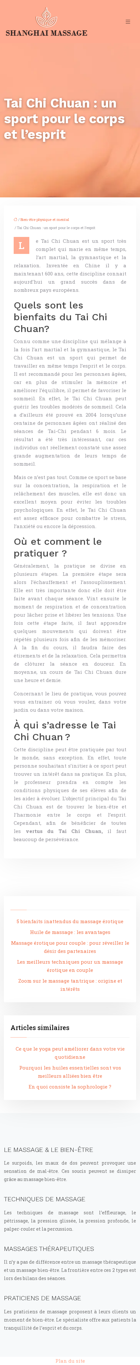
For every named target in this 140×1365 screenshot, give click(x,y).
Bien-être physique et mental (45, 219)
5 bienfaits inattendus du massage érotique (70, 921)
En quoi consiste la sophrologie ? (70, 1086)
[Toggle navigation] (128, 21)
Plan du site (70, 1360)
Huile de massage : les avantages (70, 932)
